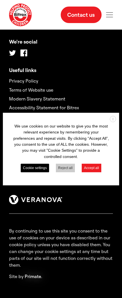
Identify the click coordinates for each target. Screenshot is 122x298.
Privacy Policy (23, 81)
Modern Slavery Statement (37, 99)
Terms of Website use (31, 90)
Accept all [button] (91, 168)
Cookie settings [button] (35, 168)
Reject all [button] (65, 168)
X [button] (113, 119)
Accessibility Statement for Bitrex (44, 107)
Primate (33, 276)
